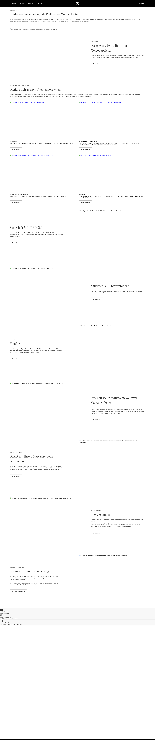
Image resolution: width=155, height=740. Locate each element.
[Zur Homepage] (77, 3)
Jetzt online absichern (18, 591)
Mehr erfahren (97, 64)
